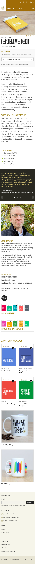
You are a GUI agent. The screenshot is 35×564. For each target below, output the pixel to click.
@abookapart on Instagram (11, 517)
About (21, 9)
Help (27, 2)
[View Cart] (33, 9)
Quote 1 (14, 197)
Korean (25, 288)
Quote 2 (17, 197)
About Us (4, 548)
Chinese (15, 288)
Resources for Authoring (8, 551)
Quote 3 (20, 197)
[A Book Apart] (3, 8)
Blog (15, 9)
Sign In (32, 2)
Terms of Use (21, 505)
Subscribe (29, 502)
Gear (2, 536)
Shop (9, 9)
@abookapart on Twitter (10, 514)
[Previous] (2, 197)
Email (2, 499)
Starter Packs (5, 532)
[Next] (33, 197)
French (20, 288)
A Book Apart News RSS (10, 521)
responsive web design (8, 248)
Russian (4, 291)
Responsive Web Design (12, 59)
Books (3, 529)
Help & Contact (5, 544)
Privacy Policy (29, 559)
